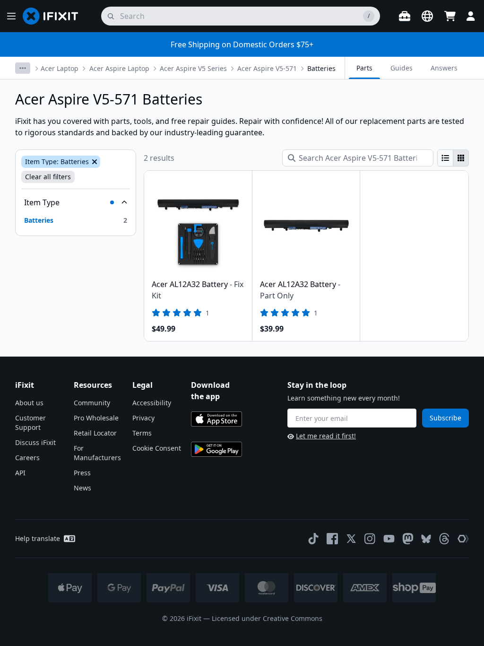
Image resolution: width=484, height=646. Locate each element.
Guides (401, 67)
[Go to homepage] (54, 16)
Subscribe (445, 417)
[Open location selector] (427, 16)
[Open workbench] (404, 16)
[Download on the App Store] (216, 419)
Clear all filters (48, 176)
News (82, 487)
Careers (27, 457)
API (20, 472)
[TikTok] (313, 538)
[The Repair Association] (463, 538)
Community (92, 402)
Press (82, 472)
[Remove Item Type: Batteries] (93, 162)
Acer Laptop (59, 68)
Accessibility (151, 402)
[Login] (470, 16)
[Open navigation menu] (11, 16)
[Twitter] (351, 538)
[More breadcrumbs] (22, 68)
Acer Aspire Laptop (119, 68)
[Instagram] (370, 538)
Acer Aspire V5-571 (267, 68)
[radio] (445, 157)
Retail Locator (95, 432)
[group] (453, 157)
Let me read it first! (326, 435)
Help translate (37, 538)
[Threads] (444, 538)
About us (29, 402)
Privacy (143, 417)
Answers (444, 67)
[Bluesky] (426, 539)
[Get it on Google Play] (216, 449)
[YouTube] (389, 538)
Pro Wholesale (96, 417)
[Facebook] (332, 538)
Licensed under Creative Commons (267, 618)
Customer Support (30, 422)
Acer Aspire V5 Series (193, 68)
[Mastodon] (408, 538)
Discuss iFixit (35, 442)
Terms (142, 432)
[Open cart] (450, 16)
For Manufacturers (97, 453)
